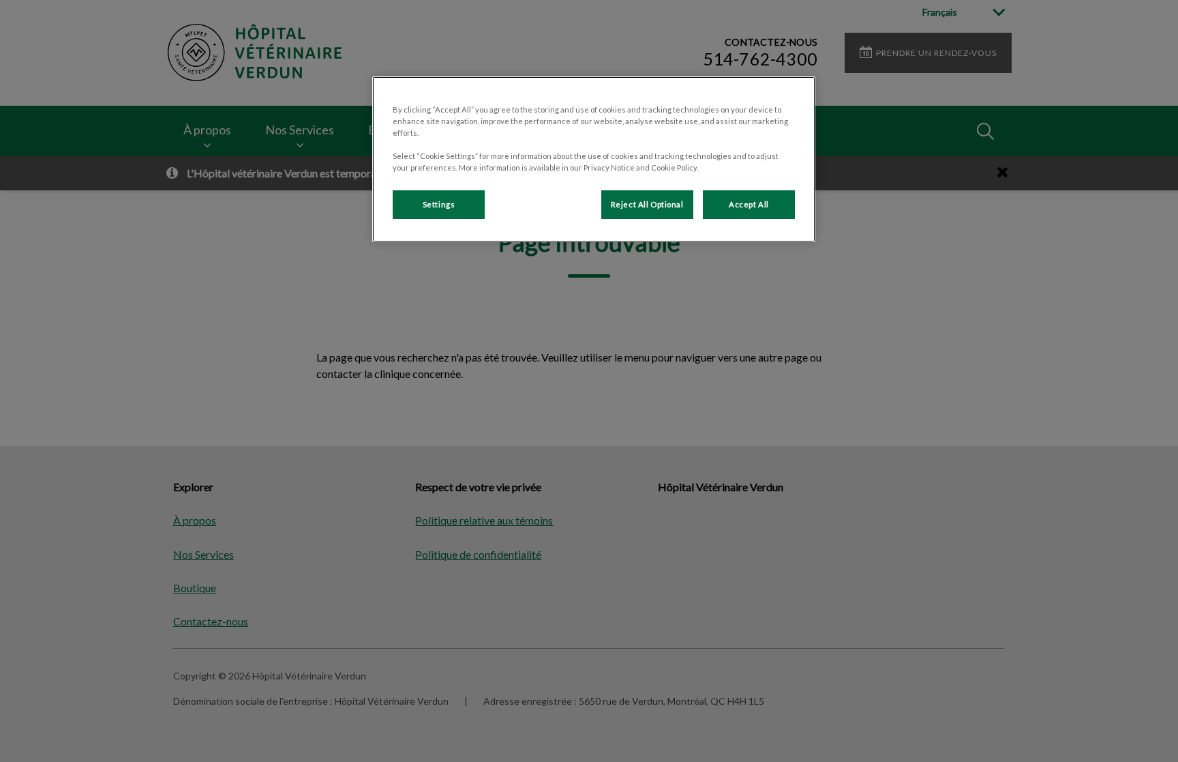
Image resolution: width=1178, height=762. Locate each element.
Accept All (749, 204)
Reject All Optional (647, 204)
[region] (593, 159)
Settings (439, 204)
